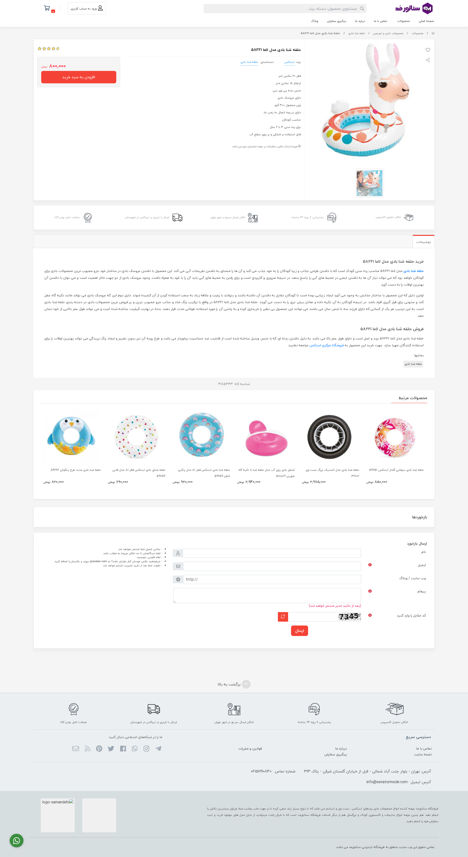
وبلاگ (314, 21)
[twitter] (111, 749)
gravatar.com (98, 561)
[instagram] (146, 749)
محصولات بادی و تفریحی (388, 33)
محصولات (403, 21)
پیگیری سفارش (336, 21)
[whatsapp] (135, 749)
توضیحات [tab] (423, 242)
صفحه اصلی (426, 21)
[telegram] (158, 749)
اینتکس (289, 62)
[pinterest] (99, 749)
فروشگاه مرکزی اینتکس (326, 345)
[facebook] (123, 749)
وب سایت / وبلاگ (412, 578)
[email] (76, 749)
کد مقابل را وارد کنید (411, 615)
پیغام (422, 591)
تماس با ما (380, 21)
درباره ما (360, 21)
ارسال (299, 630)
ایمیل (422, 565)
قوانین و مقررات (250, 748)
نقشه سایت (423, 754)
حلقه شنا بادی (356, 33)
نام (423, 552)
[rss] (87, 749)
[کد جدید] (283, 617)
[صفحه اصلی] (433, 33)
